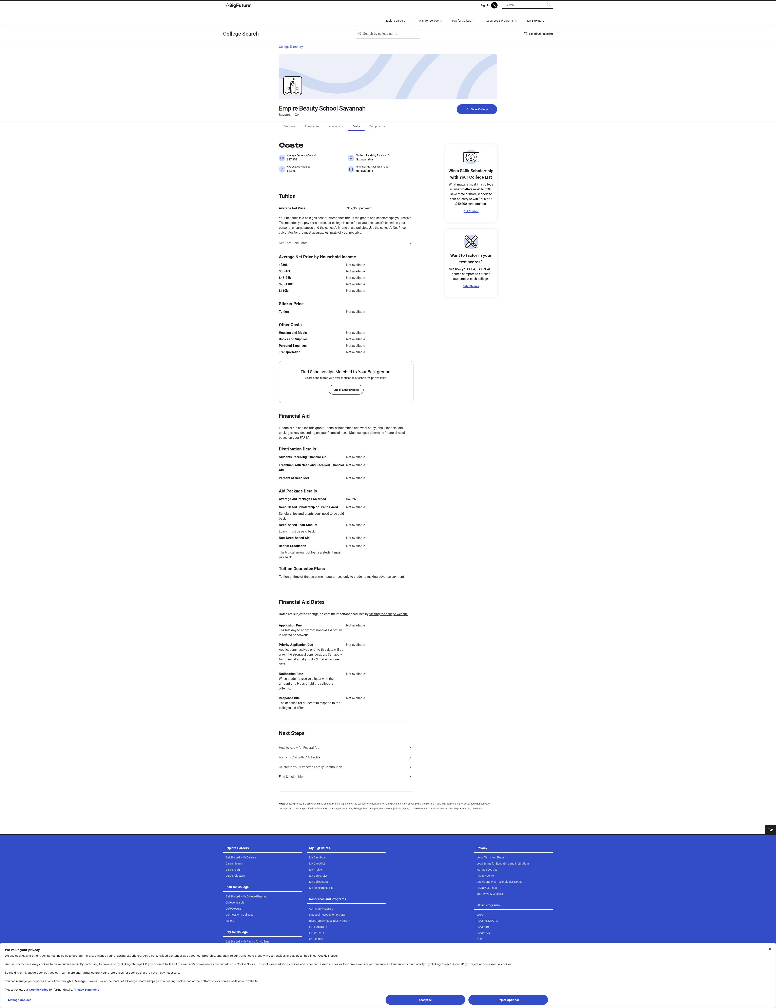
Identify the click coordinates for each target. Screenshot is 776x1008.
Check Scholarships (346, 389)
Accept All (425, 1000)
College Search (241, 34)
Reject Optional (508, 1000)
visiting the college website (388, 614)
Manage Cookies (19, 1000)
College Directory (291, 47)
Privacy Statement (86, 989)
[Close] (769, 949)
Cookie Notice (38, 989)
